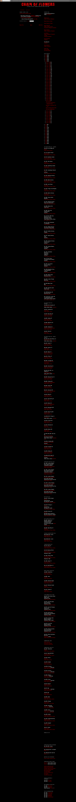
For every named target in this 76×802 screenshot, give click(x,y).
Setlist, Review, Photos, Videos (49, 509)
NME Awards (50, 785)
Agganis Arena (46, 430)
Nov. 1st (45, 220)
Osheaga (45, 586)
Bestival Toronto (47, 421)
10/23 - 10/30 (48, 72)
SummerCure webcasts (48, 643)
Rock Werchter (46, 676)
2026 (46, 55)
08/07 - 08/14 (48, 88)
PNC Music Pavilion (47, 447)
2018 (46, 128)
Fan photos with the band (48, 772)
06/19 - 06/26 (48, 97)
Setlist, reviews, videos (48, 311)
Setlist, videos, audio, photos (49, 655)
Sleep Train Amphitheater (48, 367)
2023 (46, 59)
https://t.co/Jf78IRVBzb (35, 16)
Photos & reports (47, 525)
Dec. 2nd (49, 299)
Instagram (46, 39)
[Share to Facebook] (33, 21)
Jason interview (48, 101)
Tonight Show (50, 792)
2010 (46, 140)
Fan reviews (46, 773)
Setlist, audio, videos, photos (49, 668)
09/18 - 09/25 (48, 79)
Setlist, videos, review (48, 444)
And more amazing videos (48, 769)
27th (55, 458)
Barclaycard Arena (47, 176)
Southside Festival (47, 671)
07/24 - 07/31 (48, 91)
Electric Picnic (46, 728)
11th (55, 418)
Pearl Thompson (47, 38)
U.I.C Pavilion (46, 417)
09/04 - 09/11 (48, 82)
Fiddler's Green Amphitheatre (49, 404)
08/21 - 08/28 (48, 85)
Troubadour (50, 794)
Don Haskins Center (47, 357)
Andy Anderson (46, 45)
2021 (46, 124)
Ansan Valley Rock (47, 573)
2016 (46, 131)
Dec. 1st (45, 299)
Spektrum (45, 162)
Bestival (45, 149)
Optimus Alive (46, 702)
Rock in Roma (46, 693)
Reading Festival (47, 719)
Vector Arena (46, 310)
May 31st (45, 762)
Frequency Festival (47, 715)
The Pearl (49, 780)
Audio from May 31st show (48, 766)
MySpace (50, 27)
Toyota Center (46, 348)
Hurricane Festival (47, 667)
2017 (46, 130)
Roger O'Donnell (47, 25)
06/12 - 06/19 (48, 98)
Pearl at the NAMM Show (50, 109)
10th (53, 418)
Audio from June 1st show (48, 767)
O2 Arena (45, 189)
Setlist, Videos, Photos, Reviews (49, 599)
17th (55, 307)
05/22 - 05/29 (48, 112)
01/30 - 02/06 (48, 121)
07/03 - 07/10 (48, 94)
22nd (53, 373)
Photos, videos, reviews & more (49, 758)
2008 (46, 143)
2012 (46, 137)
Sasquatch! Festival (47, 386)
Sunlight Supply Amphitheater (49, 382)
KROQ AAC (50, 795)
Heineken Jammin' (47, 689)
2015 (46, 133)
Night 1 (45, 750)
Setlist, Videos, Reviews (48, 150)
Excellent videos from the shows (49, 768)
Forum (45, 171)
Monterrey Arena (47, 551)
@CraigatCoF (49, 14)
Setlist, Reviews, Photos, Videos (49, 154)
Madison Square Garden (48, 435)
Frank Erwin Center (47, 344)
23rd (45, 374)
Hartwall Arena (46, 153)
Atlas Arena (46, 185)
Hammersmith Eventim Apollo (49, 466)
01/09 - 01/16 (48, 122)
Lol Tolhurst (46, 33)
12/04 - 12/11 (48, 63)
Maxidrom (46, 658)
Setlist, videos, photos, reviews (49, 716)
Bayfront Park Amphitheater (49, 456)
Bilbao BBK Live (47, 697)
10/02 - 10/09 (48, 76)
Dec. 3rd (52, 299)
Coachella (50, 781)
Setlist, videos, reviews (48, 345)
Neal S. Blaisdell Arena (48, 306)
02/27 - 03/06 (48, 118)
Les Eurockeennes (47, 680)
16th (53, 307)
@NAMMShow (32, 15)
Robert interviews (47, 642)
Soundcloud (46, 27)
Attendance (46, 636)
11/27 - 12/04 (48, 65)
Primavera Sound (47, 654)
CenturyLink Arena (47, 395)
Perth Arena (46, 332)
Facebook (54, 27)
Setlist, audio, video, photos (49, 703)
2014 (46, 134)
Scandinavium (46, 166)
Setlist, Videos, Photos (48, 467)
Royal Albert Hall (47, 535)
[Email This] (30, 21)
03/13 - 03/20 (48, 115)
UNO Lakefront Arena (47, 339)
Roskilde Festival (47, 684)
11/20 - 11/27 (48, 66)
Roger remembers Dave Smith (51, 107)
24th (47, 374)
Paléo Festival (46, 706)
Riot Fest (45, 499)
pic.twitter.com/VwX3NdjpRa (25, 17)
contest (54, 523)
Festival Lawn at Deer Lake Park (49, 391)
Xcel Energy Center (47, 408)
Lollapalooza (46, 590)
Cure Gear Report (47, 771)
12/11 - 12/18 (48, 62)
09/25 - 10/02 (48, 78)
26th (53, 458)
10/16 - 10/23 (48, 73)
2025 (46, 56)
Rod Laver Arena (47, 323)
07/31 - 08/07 (48, 89)
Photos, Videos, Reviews (48, 747)
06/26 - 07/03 (48, 95)
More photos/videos (47, 770)
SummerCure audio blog (48, 644)
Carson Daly (50, 793)
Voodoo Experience (47, 566)
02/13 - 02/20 (48, 119)
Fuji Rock (45, 577)
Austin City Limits (47, 546)
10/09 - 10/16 (48, 75)
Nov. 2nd (49, 220)
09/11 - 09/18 (48, 81)
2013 (46, 136)
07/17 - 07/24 (48, 92)
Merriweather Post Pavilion (48, 442)
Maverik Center (46, 399)
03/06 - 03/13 (48, 116)
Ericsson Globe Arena (48, 158)
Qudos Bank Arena (47, 319)
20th (45, 439)
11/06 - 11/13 (48, 69)
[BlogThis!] (31, 21)
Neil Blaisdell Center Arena (48, 581)
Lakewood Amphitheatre (48, 452)
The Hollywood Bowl (47, 372)
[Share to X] (32, 21)
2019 (46, 127)
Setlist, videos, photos (48, 659)
